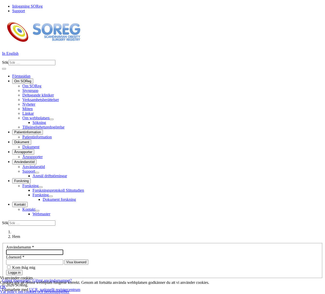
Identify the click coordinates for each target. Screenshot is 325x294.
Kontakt (20, 204)
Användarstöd (24, 162)
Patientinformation (27, 132)
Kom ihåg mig (23, 267)
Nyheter (28, 104)
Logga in (14, 272)
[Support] (37, 172)
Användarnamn (20, 247)
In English (10, 53)
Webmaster (41, 214)
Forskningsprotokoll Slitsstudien (58, 190)
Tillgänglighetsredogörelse (43, 127)
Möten (27, 109)
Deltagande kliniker (38, 95)
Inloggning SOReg (27, 6)
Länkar (28, 113)
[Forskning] (41, 187)
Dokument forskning (59, 199)
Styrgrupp (30, 90)
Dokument (21, 142)
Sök (5, 62)
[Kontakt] (37, 210)
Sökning (39, 122)
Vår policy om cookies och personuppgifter (34, 291)
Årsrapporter (23, 152)
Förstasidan (21, 76)
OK (3, 287)
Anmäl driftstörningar (49, 176)
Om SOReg (22, 81)
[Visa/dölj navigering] (4, 69)
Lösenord (15, 257)
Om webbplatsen (36, 118)
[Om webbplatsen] (52, 119)
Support (18, 11)
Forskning (21, 181)
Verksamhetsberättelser (40, 99)
